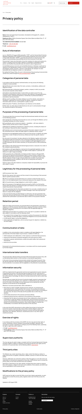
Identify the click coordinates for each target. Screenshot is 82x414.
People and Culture (6, 402)
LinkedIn (30, 401)
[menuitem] (29, 2)
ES (48, 3)
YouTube (30, 404)
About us (4, 397)
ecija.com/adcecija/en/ (25, 73)
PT (51, 3)
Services (4, 398)
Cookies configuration (75, 408)
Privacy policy (5, 408)
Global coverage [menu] (62, 3)
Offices (17, 398)
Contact (17, 397)
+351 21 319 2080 (32, 398)
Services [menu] (25, 2)
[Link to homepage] (8, 3)
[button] (54, 3)
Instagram (30, 402)
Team (4, 400)
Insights (4, 401)
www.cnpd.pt (34, 345)
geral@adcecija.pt (11, 46)
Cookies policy (39, 408)
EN (50, 3)
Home (4, 12)
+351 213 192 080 (13, 44)
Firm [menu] (21, 2)
